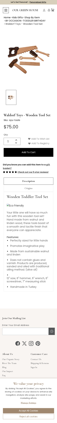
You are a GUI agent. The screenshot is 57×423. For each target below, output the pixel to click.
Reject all (28, 416)
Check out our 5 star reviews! (33, 172)
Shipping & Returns (40, 363)
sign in (34, 367)
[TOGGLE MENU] (6, 10)
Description (28, 181)
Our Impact (7, 371)
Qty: (6, 134)
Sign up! (52, 331)
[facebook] (17, 343)
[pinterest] (38, 343)
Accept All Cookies (28, 410)
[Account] (44, 10)
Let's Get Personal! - (28, 2)
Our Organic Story (10, 359)
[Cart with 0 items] (52, 9)
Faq (3, 375)
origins (29, 188)
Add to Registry (40, 143)
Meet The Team (9, 363)
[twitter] (24, 343)
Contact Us (36, 359)
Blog (4, 367)
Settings (28, 403)
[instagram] (31, 343)
